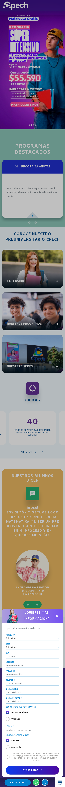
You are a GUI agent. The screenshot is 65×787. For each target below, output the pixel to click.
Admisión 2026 (17, 782)
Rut (7, 653)
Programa (10, 635)
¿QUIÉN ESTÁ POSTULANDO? (17, 735)
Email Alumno (12, 689)
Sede (8, 644)
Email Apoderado (14, 698)
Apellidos (10, 671)
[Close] (57, 616)
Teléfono (10, 680)
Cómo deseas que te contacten (21, 707)
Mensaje (10, 726)
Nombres (10, 662)
